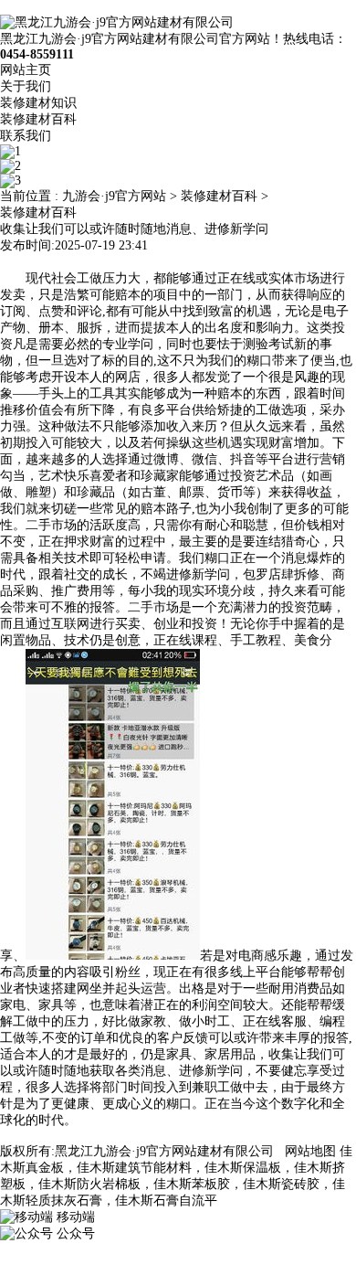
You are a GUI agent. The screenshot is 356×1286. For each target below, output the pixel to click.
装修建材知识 (38, 103)
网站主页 (25, 70)
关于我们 (25, 86)
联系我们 (25, 136)
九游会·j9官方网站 (114, 196)
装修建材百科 (38, 119)
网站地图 (310, 1151)
